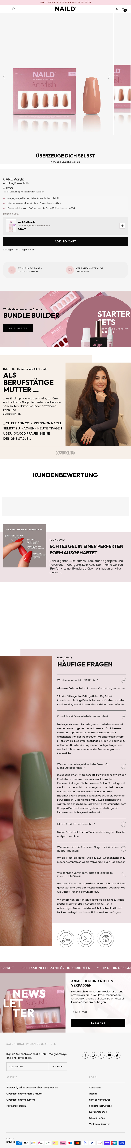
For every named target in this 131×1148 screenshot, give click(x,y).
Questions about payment (20, 1099)
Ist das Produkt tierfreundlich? (76, 824)
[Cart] (123, 8)
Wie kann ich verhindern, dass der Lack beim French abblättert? (85, 874)
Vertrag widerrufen (99, 1123)
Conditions (95, 1087)
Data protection (98, 1111)
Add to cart (66, 241)
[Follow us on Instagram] (93, 1055)
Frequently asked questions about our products (32, 1087)
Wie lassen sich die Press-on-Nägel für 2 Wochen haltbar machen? (88, 849)
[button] (9, 175)
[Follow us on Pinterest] (101, 1055)
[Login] (117, 9)
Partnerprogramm (16, 1105)
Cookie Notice (97, 1117)
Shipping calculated (24, 191)
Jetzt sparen (18, 327)
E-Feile (61, 740)
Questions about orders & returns (24, 1093)
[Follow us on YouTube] (109, 1055)
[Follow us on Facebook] (85, 1055)
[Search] (13, 9)
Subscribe (98, 1022)
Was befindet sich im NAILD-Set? (77, 680)
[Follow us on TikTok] (117, 1055)
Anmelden (57, 1066)
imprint (93, 1093)
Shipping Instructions (100, 1105)
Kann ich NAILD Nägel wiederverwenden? (82, 716)
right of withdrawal (99, 1099)
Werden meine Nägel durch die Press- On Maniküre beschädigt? (83, 766)
